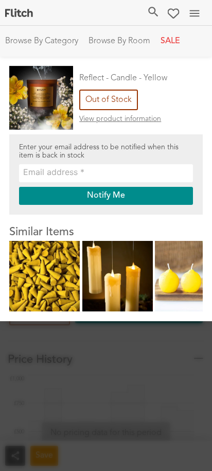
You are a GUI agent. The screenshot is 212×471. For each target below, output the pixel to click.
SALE (170, 41)
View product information (120, 119)
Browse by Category (41, 41)
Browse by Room (119, 41)
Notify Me (106, 195)
